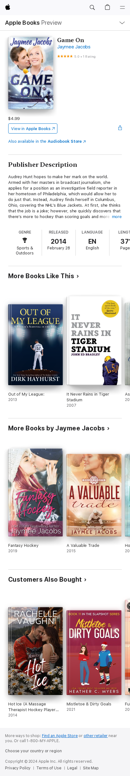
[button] (92, 7)
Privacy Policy (18, 768)
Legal (72, 768)
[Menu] (122, 7)
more (117, 216)
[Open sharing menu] (120, 128)
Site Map (91, 768)
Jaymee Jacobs (74, 47)
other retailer (96, 736)
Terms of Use (49, 768)
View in (30, 128)
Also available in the (45, 141)
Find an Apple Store (60, 736)
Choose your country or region (33, 751)
